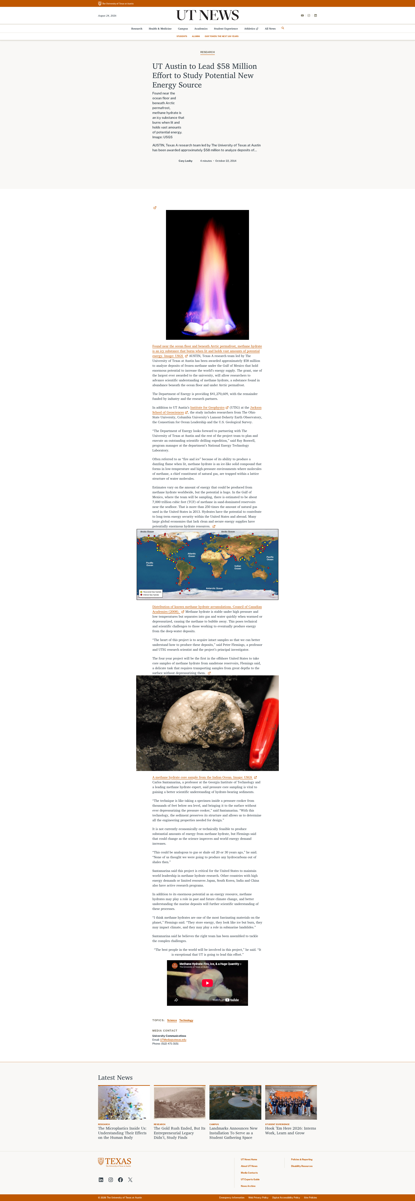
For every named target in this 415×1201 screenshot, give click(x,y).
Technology (186, 1020)
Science (172, 1020)
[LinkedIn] (315, 15)
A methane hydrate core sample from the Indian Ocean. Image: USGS (202, 777)
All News (270, 28)
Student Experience (226, 28)
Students (182, 36)
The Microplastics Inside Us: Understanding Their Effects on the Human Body (122, 1133)
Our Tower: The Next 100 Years (221, 36)
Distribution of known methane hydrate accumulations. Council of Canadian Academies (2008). (207, 609)
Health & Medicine (160, 28)
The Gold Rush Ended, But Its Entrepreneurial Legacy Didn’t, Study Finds (179, 1133)
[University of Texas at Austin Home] (116, 3)
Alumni (196, 36)
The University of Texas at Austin (124, 1197)
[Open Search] (283, 28)
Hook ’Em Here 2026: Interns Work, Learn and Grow (290, 1130)
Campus (183, 28)
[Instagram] (308, 15)
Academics (201, 28)
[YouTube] (302, 15)
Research (136, 28)
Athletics (249, 28)
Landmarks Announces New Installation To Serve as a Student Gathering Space (233, 1133)
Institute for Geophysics (207, 407)
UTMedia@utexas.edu (173, 1039)
